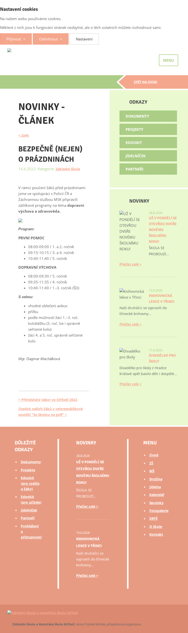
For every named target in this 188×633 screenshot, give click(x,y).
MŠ (151, 471)
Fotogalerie (158, 510)
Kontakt (156, 534)
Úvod (153, 455)
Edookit (134, 142)
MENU (168, 60)
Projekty (134, 129)
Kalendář (156, 494)
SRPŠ (153, 518)
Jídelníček (136, 155)
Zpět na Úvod (145, 82)
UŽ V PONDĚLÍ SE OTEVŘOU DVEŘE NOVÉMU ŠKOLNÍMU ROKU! (163, 230)
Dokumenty (137, 116)
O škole (155, 526)
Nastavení (84, 39)
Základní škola (68, 169)
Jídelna (155, 487)
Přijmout (14, 39)
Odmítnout (49, 39)
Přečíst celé (129, 264)
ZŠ (151, 463)
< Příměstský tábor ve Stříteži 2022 (47, 399)
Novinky (156, 502)
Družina (155, 479)
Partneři (134, 169)
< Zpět (23, 135)
